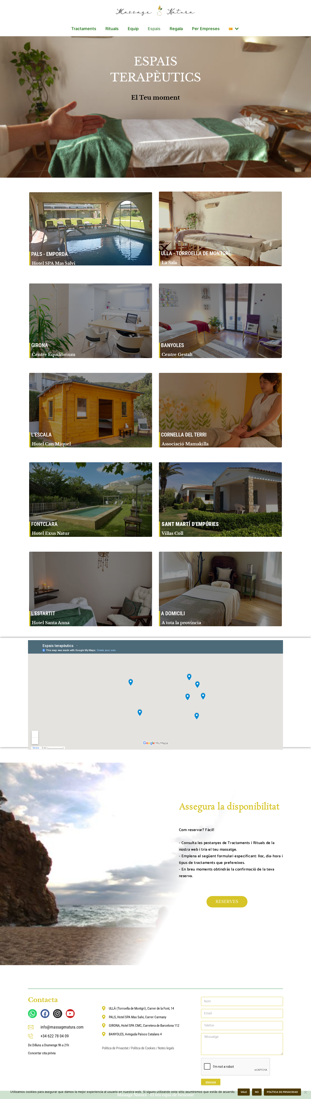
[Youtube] (70, 1013)
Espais (154, 28)
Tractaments (83, 28)
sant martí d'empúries (190, 524)
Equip (133, 28)
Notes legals (166, 1048)
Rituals (112, 28)
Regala (176, 28)
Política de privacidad (282, 1092)
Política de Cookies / (144, 1048)
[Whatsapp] (32, 1013)
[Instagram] (57, 1013)
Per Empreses (206, 28)
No (257, 1092)
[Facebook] (45, 1013)
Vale (244, 1092)
